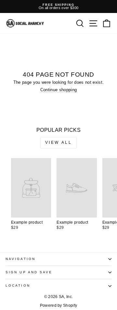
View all (58, 142)
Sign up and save (29, 272)
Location (18, 285)
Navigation (20, 259)
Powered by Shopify (58, 305)
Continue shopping (58, 89)
